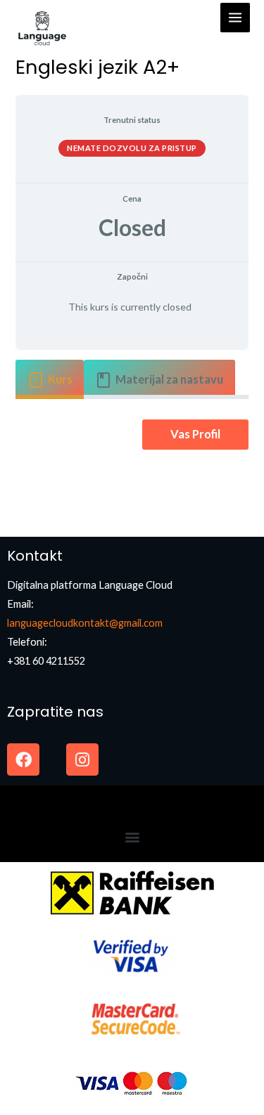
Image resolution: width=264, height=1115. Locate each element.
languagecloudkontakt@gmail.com (85, 623)
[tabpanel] (131, 434)
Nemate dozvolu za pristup (132, 147)
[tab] (49, 379)
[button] (132, 836)
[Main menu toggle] (235, 17)
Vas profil (195, 434)
